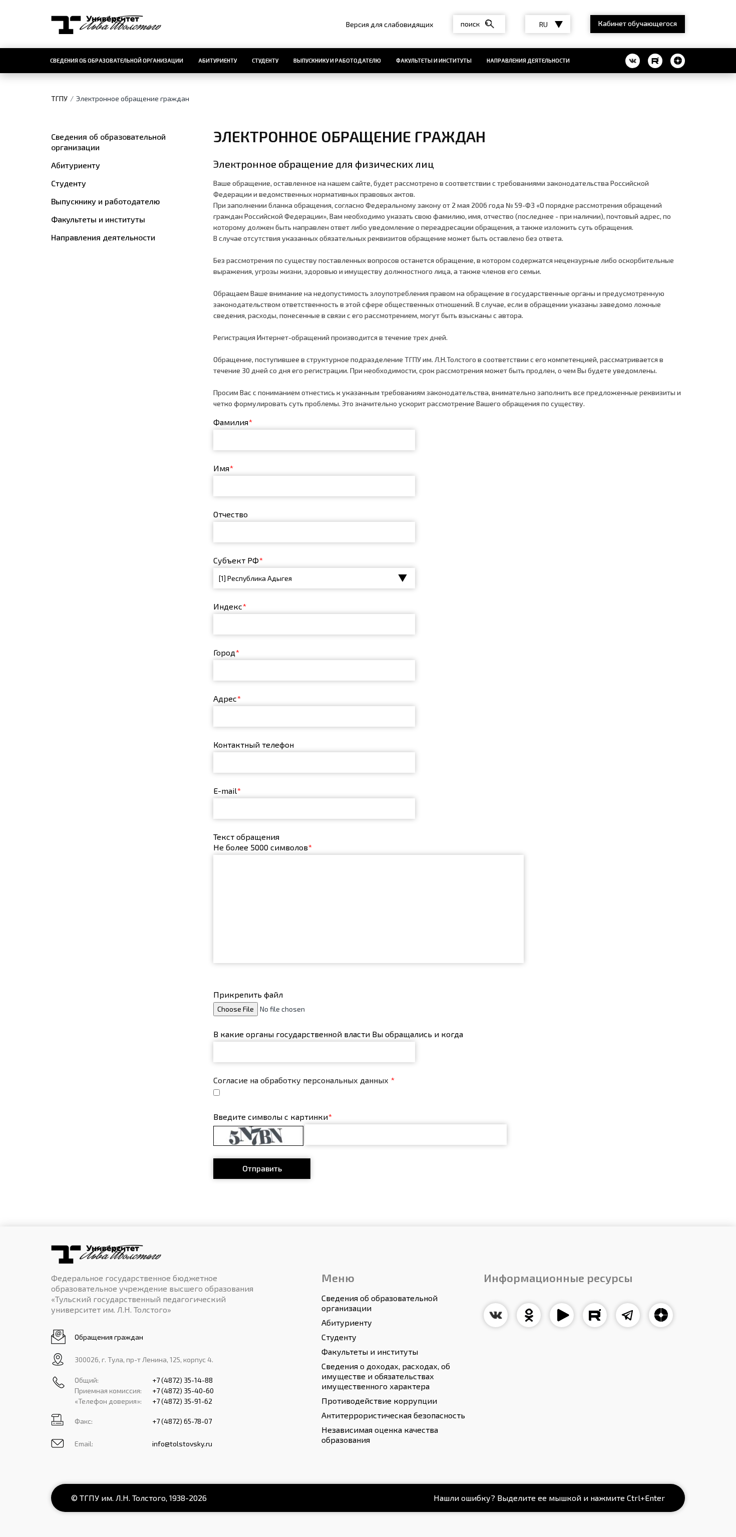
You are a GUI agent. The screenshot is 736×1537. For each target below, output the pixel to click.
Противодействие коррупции (379, 1400)
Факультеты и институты (434, 60)
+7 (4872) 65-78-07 (182, 1421)
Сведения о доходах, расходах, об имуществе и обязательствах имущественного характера (385, 1376)
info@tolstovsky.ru (182, 1443)
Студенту (265, 60)
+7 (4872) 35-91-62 (182, 1401)
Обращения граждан (109, 1337)
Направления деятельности (528, 60)
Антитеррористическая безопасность (393, 1415)
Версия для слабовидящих (389, 24)
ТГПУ (59, 98)
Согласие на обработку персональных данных (304, 1080)
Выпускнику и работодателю (337, 60)
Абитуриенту (217, 60)
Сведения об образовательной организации (116, 60)
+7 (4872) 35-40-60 (183, 1390)
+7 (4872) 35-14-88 (182, 1380)
